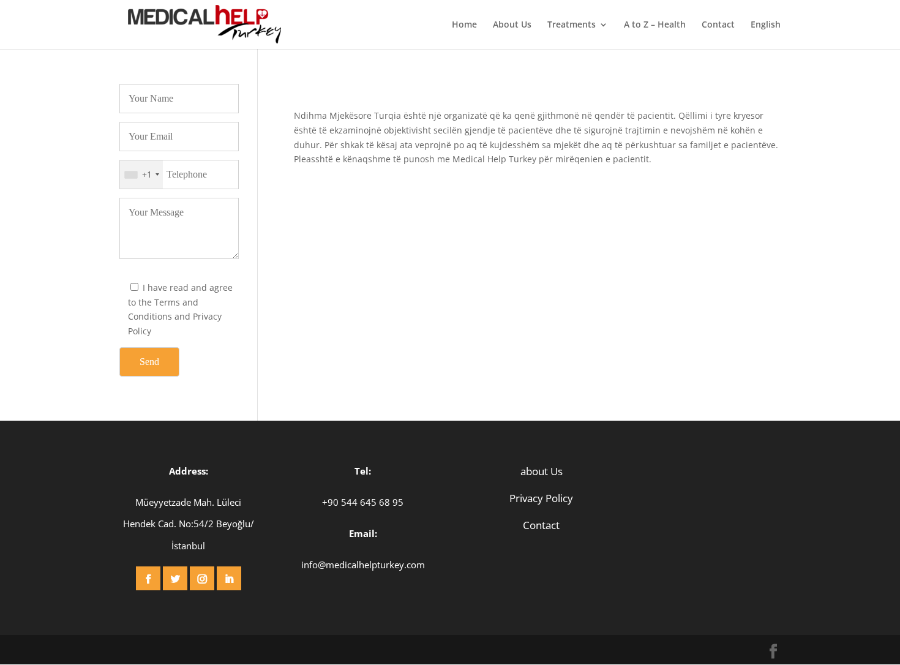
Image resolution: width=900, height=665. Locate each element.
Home (464, 25)
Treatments (571, 25)
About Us (512, 25)
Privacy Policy (541, 498)
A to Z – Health (655, 25)
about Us (541, 471)
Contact (718, 25)
